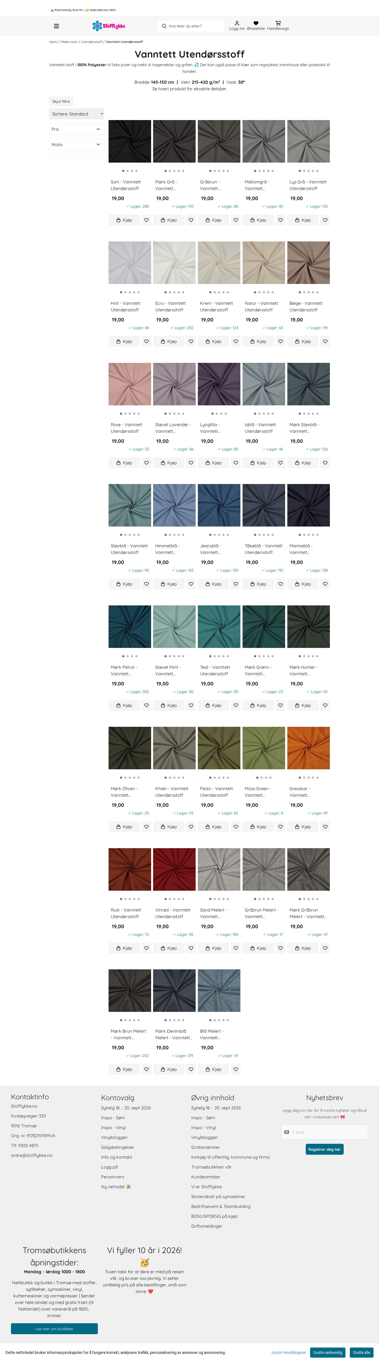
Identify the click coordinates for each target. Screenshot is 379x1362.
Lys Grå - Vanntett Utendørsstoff (308, 185)
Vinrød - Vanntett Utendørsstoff (172, 913)
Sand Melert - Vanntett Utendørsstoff (214, 913)
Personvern (112, 1176)
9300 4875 (28, 1145)
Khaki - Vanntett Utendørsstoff (171, 792)
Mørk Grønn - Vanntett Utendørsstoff (259, 670)
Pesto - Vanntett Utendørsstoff (216, 792)
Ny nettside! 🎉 (116, 1186)
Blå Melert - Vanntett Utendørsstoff (214, 1034)
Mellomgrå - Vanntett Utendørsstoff (259, 185)
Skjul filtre (61, 101)
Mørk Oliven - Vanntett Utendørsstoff (125, 792)
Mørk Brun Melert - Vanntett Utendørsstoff (128, 1034)
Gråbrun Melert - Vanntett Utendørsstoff (262, 913)
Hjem (53, 42)
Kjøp (127, 220)
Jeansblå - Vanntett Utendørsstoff (214, 549)
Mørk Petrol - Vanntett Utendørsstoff (125, 670)
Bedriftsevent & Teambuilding (220, 1206)
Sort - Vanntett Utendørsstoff (126, 185)
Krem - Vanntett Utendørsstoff (216, 306)
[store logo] (109, 26)
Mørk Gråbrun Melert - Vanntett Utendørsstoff (307, 913)
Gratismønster (205, 1147)
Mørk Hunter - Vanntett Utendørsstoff (304, 670)
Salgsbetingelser (117, 1147)
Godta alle (361, 1352)
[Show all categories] (56, 26)
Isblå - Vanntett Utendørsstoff (260, 428)
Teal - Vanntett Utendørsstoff (215, 670)
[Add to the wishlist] (146, 220)
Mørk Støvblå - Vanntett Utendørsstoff (304, 428)
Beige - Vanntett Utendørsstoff (306, 306)
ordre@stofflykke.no (31, 1155)
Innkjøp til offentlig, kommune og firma (230, 1157)
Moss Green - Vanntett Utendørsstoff (259, 792)
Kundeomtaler (205, 1176)
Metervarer (70, 42)
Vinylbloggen (114, 1137)
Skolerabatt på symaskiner (218, 1196)
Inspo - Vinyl (113, 1127)
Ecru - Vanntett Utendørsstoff (170, 306)
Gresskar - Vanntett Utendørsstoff (303, 792)
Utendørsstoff (92, 42)
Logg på (109, 1167)
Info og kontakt (116, 1157)
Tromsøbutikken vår (211, 1167)
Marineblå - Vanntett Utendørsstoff (303, 549)
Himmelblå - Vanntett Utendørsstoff (169, 549)
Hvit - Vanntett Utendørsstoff (125, 306)
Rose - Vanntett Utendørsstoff (126, 428)
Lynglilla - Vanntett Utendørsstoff (214, 428)
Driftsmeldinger (206, 1226)
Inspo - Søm (113, 1117)
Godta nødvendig (327, 1352)
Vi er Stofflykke (206, 1186)
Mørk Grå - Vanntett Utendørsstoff (169, 185)
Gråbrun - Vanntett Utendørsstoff (214, 185)
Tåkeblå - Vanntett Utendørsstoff (263, 549)
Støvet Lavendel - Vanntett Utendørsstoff (173, 428)
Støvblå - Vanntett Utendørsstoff (129, 549)
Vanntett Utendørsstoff (124, 42)
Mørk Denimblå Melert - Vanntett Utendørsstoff (172, 1034)
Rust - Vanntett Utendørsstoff (126, 913)
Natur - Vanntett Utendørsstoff (261, 306)
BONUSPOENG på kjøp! (214, 1216)
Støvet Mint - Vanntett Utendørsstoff (169, 670)
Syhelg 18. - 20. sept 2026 (126, 1107)
